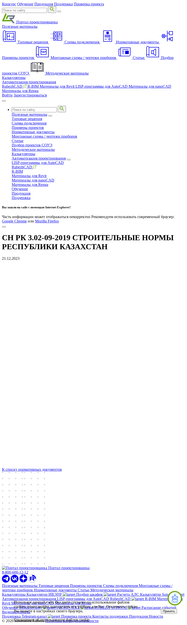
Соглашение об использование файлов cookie (51, 620)
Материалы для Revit (57, 86)
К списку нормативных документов (32, 469)
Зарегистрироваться (30, 95)
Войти (7, 95)
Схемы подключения (29, 123)
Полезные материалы (19, 26)
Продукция (43, 4)
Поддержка (63, 4)
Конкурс (9, 4)
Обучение (25, 4)
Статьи (17, 141)
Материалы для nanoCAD (150, 86)
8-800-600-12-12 (15, 572)
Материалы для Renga (20, 91)
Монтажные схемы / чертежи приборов (44, 136)
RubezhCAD (12, 86)
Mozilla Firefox (47, 221)
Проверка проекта (89, 4)
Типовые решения (27, 119)
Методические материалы (33, 149)
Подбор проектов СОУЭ (32, 145)
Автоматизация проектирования (29, 82)
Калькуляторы (14, 78)
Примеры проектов (28, 127)
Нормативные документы (33, 132)
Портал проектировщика (36, 22)
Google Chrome (14, 221)
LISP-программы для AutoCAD (102, 86)
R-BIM (34, 86)
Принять (169, 611)
